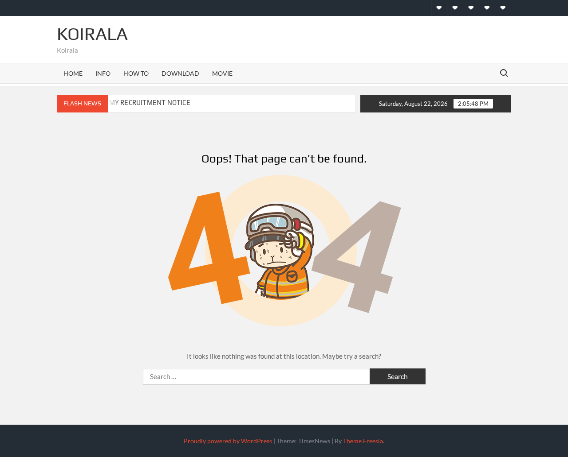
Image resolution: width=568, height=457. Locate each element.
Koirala (92, 33)
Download (180, 73)
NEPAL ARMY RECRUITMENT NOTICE (134, 102)
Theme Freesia (363, 441)
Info (102, 73)
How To (136, 73)
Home (73, 73)
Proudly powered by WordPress (228, 441)
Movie (222, 73)
